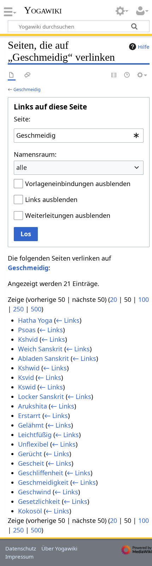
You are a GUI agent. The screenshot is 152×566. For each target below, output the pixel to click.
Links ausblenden (51, 199)
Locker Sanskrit (41, 396)
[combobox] (79, 136)
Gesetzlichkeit (39, 501)
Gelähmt (31, 425)
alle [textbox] (21, 167)
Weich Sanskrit (40, 349)
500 (36, 309)
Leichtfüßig (35, 434)
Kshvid (28, 339)
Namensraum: (35, 154)
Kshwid (29, 368)
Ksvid (26, 377)
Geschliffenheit (40, 473)
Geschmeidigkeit (43, 482)
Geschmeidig (27, 89)
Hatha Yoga (35, 320)
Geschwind (34, 492)
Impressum (19, 556)
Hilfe (144, 46)
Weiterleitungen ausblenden (67, 215)
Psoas (27, 330)
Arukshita (32, 406)
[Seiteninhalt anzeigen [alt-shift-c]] (12, 75)
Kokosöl (30, 511)
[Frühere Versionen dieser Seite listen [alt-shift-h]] (127, 75)
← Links (68, 320)
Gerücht (30, 453)
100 (143, 299)
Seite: (22, 119)
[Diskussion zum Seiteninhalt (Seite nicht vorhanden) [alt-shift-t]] (27, 75)
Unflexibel (33, 444)
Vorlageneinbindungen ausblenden (77, 183)
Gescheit (31, 463)
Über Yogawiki (59, 548)
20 (113, 299)
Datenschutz (20, 548)
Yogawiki (43, 10)
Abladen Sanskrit (43, 358)
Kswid (27, 387)
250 (18, 309)
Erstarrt (29, 415)
